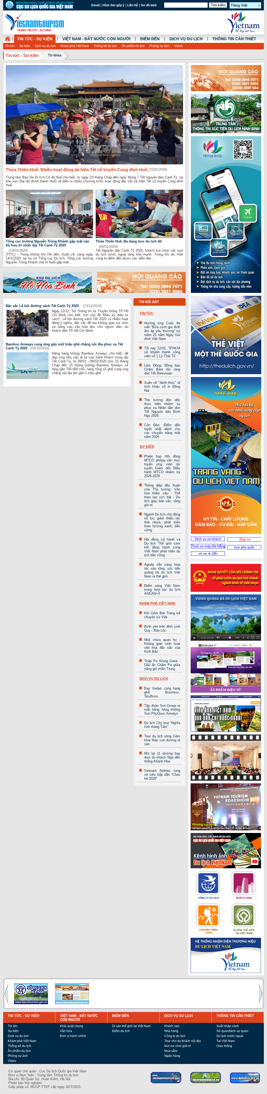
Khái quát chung (71, 1026)
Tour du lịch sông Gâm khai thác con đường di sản (162, 740)
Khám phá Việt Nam (74, 46)
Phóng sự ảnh (159, 46)
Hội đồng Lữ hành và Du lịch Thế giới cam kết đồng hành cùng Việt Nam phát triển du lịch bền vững (162, 547)
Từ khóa (54, 55)
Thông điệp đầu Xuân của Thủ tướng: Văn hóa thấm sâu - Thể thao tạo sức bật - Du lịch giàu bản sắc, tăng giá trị (162, 495)
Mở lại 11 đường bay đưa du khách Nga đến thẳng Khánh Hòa (162, 757)
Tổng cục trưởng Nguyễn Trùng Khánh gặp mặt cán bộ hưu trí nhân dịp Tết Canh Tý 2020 (47, 243)
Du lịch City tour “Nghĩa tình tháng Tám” (162, 725)
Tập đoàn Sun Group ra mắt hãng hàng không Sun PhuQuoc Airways (162, 709)
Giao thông (224, 1046)
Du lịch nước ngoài (230, 1036)
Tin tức (10, 46)
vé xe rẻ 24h (207, 553)
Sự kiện (24, 46)
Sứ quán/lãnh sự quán (232, 1031)
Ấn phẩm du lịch (133, 46)
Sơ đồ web (148, 5)
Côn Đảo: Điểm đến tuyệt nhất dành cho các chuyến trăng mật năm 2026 (162, 431)
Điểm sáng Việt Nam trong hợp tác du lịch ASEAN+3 (162, 589)
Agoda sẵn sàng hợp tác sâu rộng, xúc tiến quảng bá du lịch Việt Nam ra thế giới (162, 570)
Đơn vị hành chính (73, 1036)
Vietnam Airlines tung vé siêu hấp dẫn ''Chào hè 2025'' (162, 774)
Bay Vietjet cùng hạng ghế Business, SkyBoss (162, 692)
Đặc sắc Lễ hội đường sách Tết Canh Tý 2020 (43, 306)
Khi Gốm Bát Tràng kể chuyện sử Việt (162, 615)
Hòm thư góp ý (113, 5)
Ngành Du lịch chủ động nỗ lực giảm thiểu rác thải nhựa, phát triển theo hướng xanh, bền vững (162, 522)
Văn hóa (66, 1031)
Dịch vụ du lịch (45, 46)
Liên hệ (132, 5)
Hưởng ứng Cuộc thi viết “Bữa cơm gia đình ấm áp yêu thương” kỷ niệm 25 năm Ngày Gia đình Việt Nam (162, 331)
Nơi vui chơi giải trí (177, 1046)
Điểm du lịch (121, 1031)
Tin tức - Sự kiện (34, 39)
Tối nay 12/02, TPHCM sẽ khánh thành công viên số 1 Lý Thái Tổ (162, 352)
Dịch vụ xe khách (208, 539)
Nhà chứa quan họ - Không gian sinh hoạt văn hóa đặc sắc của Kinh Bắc (162, 645)
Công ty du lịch (174, 1036)
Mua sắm (170, 1051)
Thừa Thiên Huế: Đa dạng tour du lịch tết (129, 241)
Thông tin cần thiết (234, 39)
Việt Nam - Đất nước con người (96, 39)
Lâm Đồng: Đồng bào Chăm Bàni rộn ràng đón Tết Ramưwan (162, 369)
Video (178, 46)
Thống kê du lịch (105, 46)
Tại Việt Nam (225, 1041)
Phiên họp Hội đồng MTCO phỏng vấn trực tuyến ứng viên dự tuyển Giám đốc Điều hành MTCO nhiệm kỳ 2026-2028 (162, 466)
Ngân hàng (172, 1056)
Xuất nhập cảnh (227, 1026)
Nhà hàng (171, 1031)
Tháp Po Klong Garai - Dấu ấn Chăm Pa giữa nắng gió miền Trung (162, 665)
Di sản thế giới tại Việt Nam (131, 1026)
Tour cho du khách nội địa (182, 1041)
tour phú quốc (244, 547)
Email (95, 5)
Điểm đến (150, 39)
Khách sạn (171, 1026)
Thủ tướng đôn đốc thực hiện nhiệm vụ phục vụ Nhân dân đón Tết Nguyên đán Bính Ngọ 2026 (162, 408)
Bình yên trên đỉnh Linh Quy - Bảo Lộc (162, 628)
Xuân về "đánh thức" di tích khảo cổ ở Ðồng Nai (162, 386)
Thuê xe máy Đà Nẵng (208, 546)
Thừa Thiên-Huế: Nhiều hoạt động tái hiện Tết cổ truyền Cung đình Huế (76, 169)
